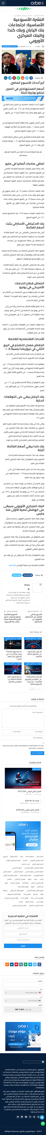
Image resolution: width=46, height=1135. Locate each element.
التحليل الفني (36, 769)
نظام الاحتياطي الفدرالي (19, 905)
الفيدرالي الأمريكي (19, 879)
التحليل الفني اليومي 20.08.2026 (27, 810)
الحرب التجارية (26, 864)
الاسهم (5, 856)
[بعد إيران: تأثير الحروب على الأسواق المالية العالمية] (33, 643)
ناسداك (21, 901)
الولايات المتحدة (15, 883)
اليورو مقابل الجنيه (23, 886)
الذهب (41, 879)
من (41, 989)
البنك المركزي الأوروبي (36, 860)
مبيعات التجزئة (29, 901)
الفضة (29, 879)
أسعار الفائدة (14, 856)
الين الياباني (40, 886)
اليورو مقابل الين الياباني (17, 890)
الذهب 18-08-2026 (32, 800)
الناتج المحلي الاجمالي (37, 883)
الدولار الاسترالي (18, 871)
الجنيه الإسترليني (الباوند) (13, 860)
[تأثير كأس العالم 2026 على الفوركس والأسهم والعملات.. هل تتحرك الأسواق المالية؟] (33, 668)
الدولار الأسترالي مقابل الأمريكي (33, 867)
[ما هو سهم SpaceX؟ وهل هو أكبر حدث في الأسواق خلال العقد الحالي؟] (13, 643)
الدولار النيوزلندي (38, 875)
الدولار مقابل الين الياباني (10, 875)
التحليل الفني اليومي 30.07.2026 (29, 791)
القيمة (40, 981)
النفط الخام (25, 883)
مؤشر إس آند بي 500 (37, 898)
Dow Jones (40, 856)
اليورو (32, 886)
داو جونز (35, 894)
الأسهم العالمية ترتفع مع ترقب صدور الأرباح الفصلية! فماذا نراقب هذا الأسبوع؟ (12, 618)
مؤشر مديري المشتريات (11, 898)
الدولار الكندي (7, 871)
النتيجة (40, 1005)
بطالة (41, 894)
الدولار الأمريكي (17, 867)
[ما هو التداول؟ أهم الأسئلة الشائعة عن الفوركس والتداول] (13, 668)
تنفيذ (23, 946)
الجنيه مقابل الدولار (37, 864)
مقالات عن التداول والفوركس (9, 46)
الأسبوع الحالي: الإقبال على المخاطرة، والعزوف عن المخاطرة (33, 618)
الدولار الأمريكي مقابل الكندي (34, 871)
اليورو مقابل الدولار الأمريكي (34, 890)
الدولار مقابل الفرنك (25, 875)
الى (41, 997)
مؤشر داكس (24, 898)
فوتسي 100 (27, 894)
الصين (35, 879)
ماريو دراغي (39, 901)
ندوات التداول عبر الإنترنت (36, 905)
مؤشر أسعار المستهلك (14, 894)
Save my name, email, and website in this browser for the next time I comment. (23, 746)
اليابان (6, 883)
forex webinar (29, 856)
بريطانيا (5, 890)
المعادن (9, 879)
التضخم (25, 860)
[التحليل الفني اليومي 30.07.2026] (23, 778)
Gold (21, 856)
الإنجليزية (12, 565)
